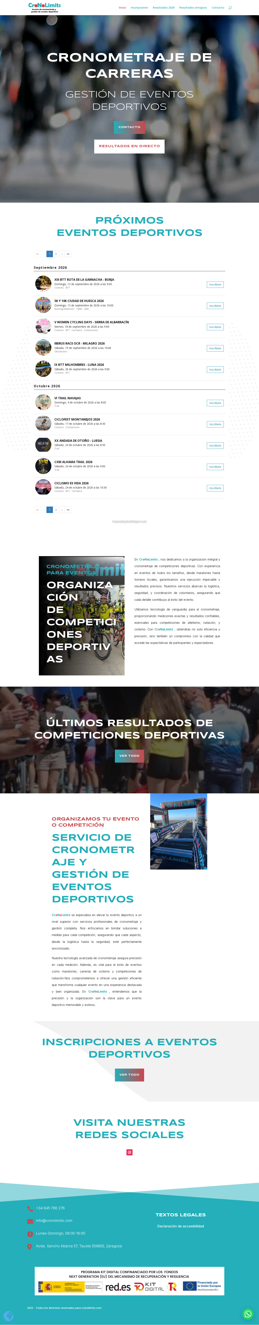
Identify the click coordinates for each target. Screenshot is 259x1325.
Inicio (122, 7)
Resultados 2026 (163, 7)
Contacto (218, 7)
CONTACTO (129, 127)
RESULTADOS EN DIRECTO (129, 146)
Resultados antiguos (193, 7)
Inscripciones (139, 7)
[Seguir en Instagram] (129, 1152)
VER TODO (129, 756)
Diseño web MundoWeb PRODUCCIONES (52, 1315)
